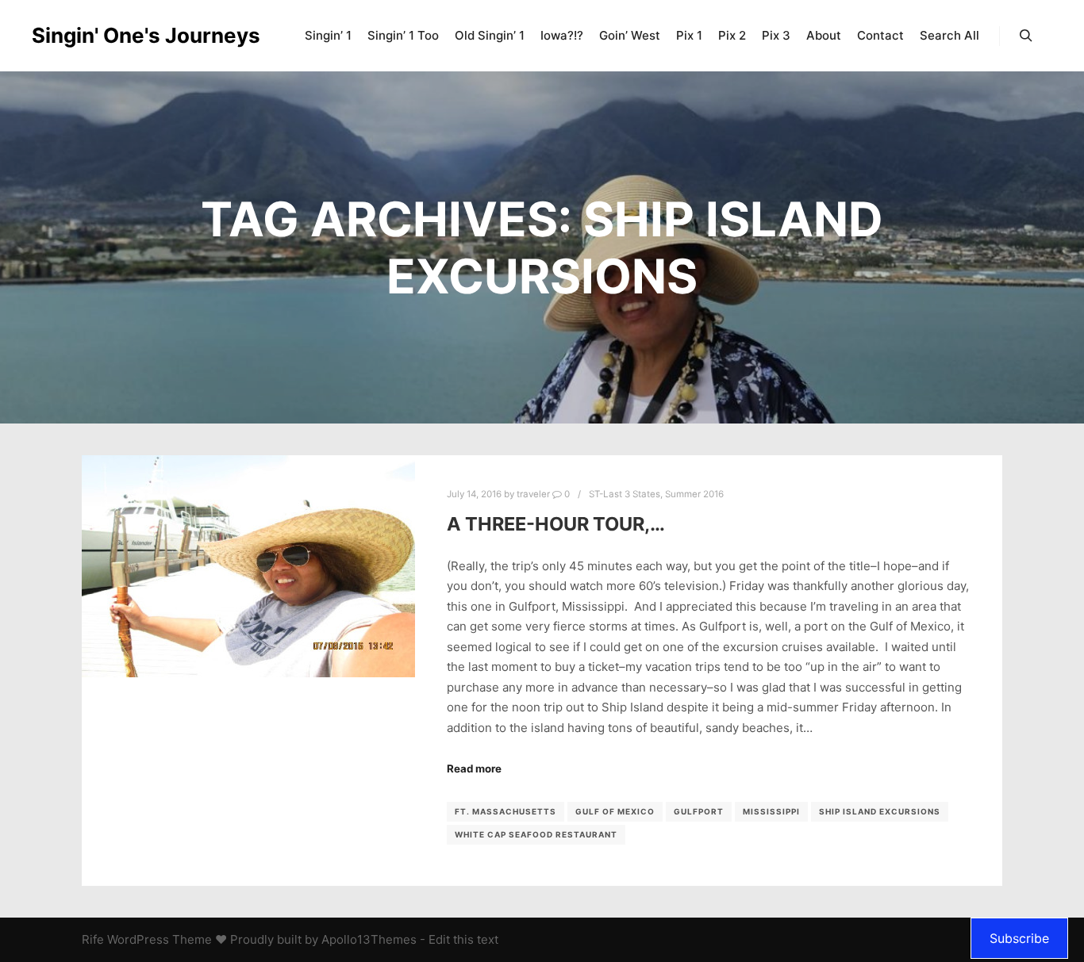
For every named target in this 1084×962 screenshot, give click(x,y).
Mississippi (771, 811)
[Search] (1026, 35)
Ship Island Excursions (879, 811)
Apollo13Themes (369, 939)
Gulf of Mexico (615, 811)
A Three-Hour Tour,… (556, 523)
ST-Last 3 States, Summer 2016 (656, 494)
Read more (474, 768)
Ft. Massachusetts (505, 811)
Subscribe (1019, 938)
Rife (93, 939)
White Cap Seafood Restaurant (536, 834)
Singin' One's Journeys (111, 35)
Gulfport (699, 811)
